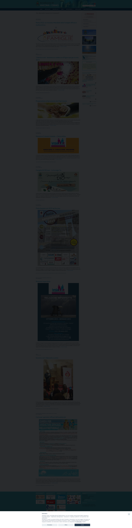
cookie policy (79, 521)
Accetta (82, 524)
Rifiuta (66, 524)
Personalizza (49, 524)
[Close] (129, 514)
